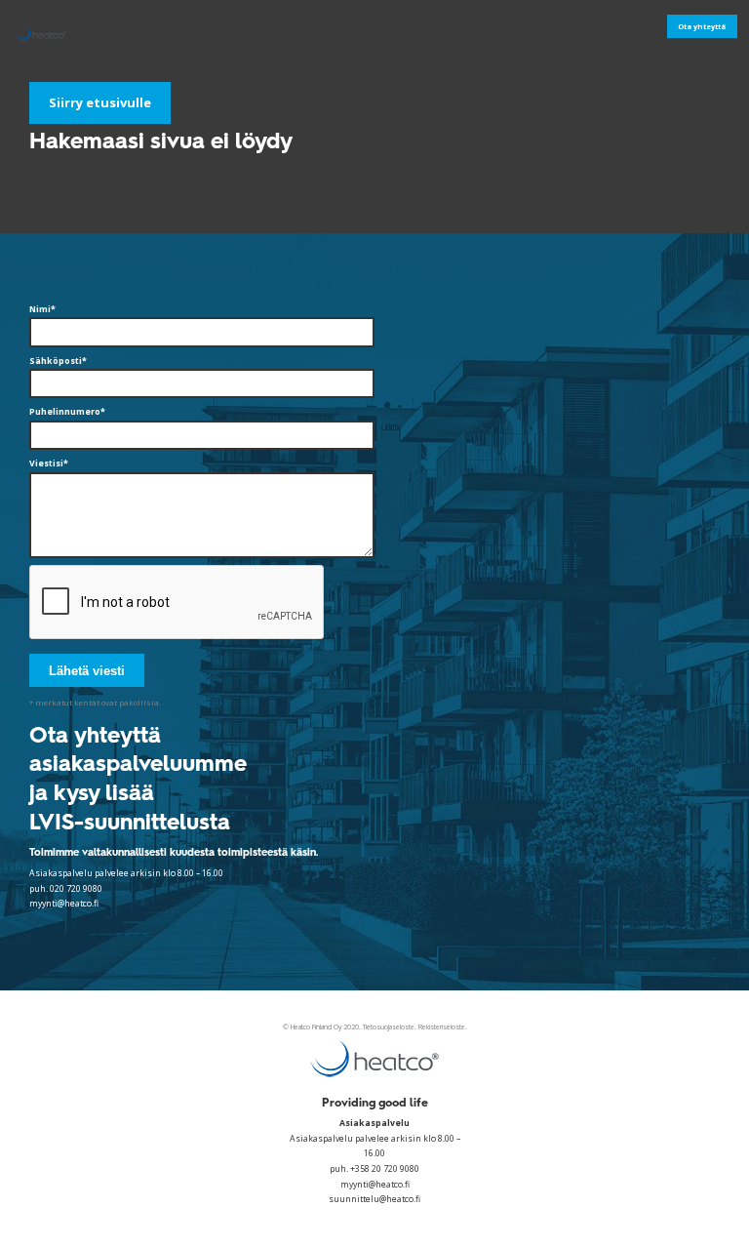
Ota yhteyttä (702, 26)
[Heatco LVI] (52, 33)
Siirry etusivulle (100, 102)
